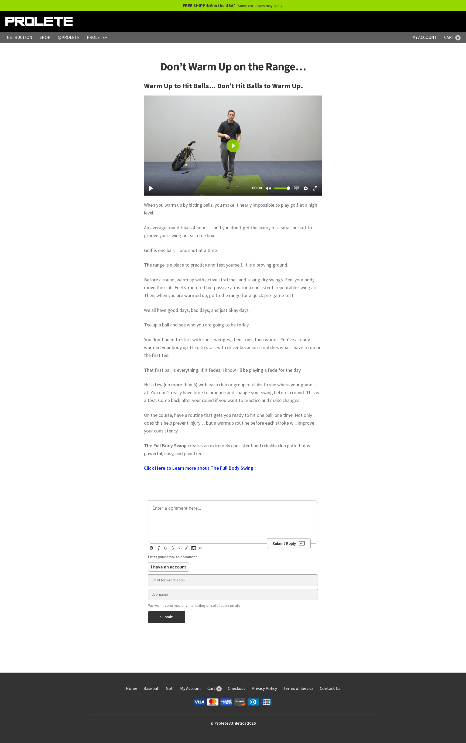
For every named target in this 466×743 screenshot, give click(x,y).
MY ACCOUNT (424, 37)
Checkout (236, 688)
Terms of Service (298, 688)
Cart (213, 688)
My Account (190, 688)
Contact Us (330, 688)
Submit (166, 616)
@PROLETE (69, 37)
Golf (170, 688)
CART (451, 37)
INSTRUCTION (18, 37)
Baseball (151, 688)
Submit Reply (284, 543)
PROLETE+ (97, 37)
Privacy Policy (264, 688)
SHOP (45, 37)
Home (131, 688)
